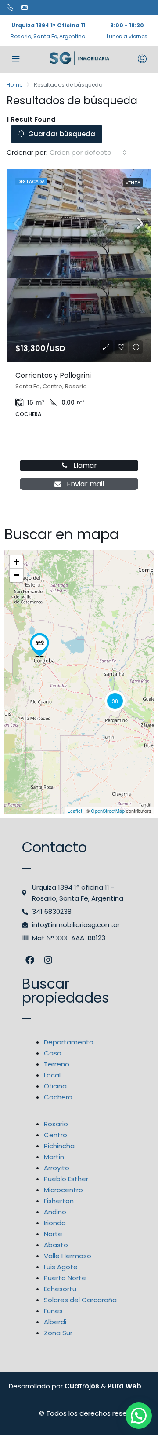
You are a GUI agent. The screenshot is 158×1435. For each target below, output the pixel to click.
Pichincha (59, 1145)
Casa (52, 1053)
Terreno (56, 1064)
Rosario (56, 1123)
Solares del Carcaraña (80, 1299)
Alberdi (55, 1321)
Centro (55, 1134)
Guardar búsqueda (60, 134)
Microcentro (63, 1189)
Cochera (58, 1097)
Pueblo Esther (66, 1178)
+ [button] (16, 561)
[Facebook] (30, 960)
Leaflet (75, 810)
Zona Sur (58, 1332)
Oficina (55, 1086)
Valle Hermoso (67, 1255)
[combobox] (88, 152)
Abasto (56, 1244)
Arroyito (56, 1167)
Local (52, 1075)
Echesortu (60, 1288)
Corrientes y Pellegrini (53, 375)
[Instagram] (48, 960)
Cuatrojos (82, 1386)
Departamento (68, 1042)
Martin (54, 1156)
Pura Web (124, 1386)
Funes (53, 1310)
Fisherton (59, 1200)
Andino (55, 1211)
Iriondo (55, 1222)
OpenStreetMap (108, 810)
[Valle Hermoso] (39, 645)
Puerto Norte (65, 1277)
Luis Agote (61, 1266)
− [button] (16, 575)
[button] (139, 1415)
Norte (53, 1233)
